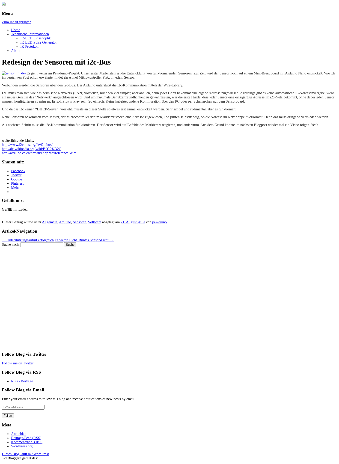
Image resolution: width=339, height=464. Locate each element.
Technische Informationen (30, 34)
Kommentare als (26, 442)
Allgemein (49, 222)
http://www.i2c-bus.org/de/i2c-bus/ (27, 145)
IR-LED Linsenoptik (35, 38)
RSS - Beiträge (22, 381)
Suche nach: (11, 244)
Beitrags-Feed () (26, 438)
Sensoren (79, 222)
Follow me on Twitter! (18, 363)
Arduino (65, 222)
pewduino (159, 222)
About (15, 51)
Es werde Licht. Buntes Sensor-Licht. (84, 240)
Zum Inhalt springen (16, 22)
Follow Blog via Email (23, 389)
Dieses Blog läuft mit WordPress (25, 454)
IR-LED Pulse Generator (38, 42)
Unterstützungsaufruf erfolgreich (28, 240)
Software (94, 222)
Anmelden (18, 434)
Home (15, 30)
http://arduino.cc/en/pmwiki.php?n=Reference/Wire (39, 153)
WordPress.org (22, 446)
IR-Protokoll (29, 46)
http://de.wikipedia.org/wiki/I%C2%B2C (31, 149)
